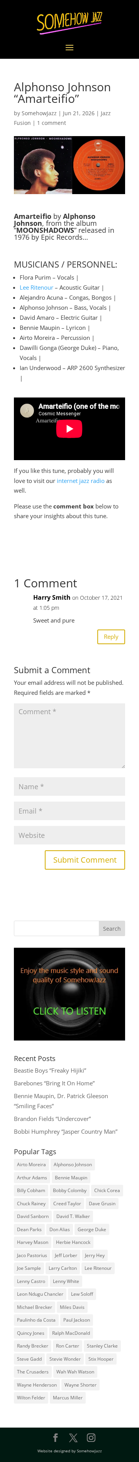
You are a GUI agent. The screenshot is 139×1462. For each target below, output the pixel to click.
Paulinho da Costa (36, 1320)
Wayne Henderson (37, 1385)
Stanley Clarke (102, 1346)
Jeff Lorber (66, 1255)
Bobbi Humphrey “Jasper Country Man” (65, 1131)
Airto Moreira (31, 1164)
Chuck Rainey (31, 1203)
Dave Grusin (102, 1203)
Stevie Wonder (65, 1359)
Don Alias (59, 1229)
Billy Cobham (31, 1190)
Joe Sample (29, 1268)
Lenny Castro (31, 1281)
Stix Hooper (101, 1359)
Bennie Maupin (71, 1177)
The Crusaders (33, 1371)
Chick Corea (107, 1190)
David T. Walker (73, 1216)
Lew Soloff (82, 1294)
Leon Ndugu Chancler (40, 1294)
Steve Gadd (29, 1359)
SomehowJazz (39, 113)
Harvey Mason (32, 1242)
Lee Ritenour (36, 287)
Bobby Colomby (69, 1190)
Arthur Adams (32, 1177)
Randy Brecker (32, 1346)
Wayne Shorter (80, 1385)
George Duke (92, 1229)
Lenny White (66, 1281)
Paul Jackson (76, 1320)
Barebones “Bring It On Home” (54, 1083)
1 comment (51, 122)
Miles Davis (72, 1307)
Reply (111, 636)
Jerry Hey (95, 1255)
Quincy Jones (30, 1333)
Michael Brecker (34, 1307)
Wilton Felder (31, 1397)
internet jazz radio (81, 480)
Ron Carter (67, 1346)
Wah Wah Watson (75, 1371)
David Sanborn (33, 1216)
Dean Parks (29, 1229)
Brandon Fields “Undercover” (52, 1119)
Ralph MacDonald (71, 1333)
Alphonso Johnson (73, 1164)
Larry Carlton (63, 1268)
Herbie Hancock (73, 1242)
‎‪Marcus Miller (68, 1397)
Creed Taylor (67, 1203)
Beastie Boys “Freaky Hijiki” (50, 1070)
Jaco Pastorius (32, 1255)
